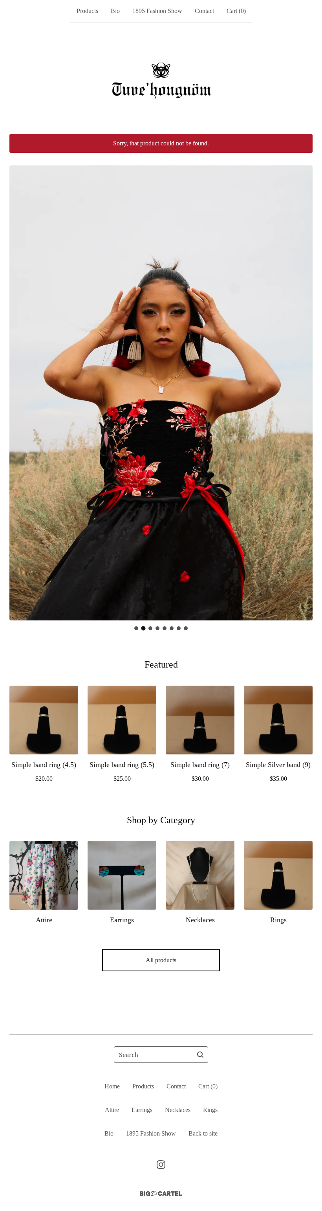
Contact (204, 10)
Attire (112, 1109)
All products (161, 960)
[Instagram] (161, 1164)
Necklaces (177, 1109)
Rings (210, 1109)
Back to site (203, 1133)
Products (87, 10)
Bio (115, 10)
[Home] (161, 78)
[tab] (136, 628)
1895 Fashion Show (157, 10)
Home (112, 1086)
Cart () (236, 10)
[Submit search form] (200, 1054)
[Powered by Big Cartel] (161, 1193)
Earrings (142, 1109)
